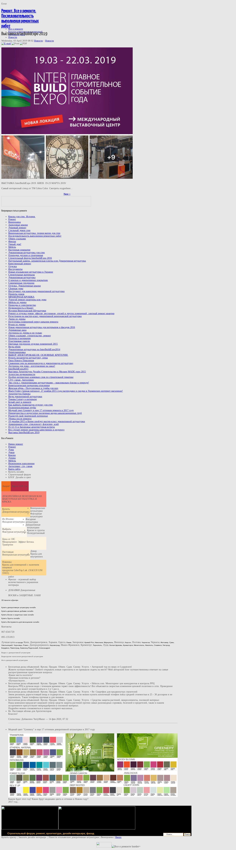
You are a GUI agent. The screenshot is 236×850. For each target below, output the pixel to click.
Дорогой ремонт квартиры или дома (27, 299)
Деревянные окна (17, 330)
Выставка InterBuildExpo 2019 (23, 432)
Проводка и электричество (22, 305)
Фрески (12, 241)
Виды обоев (14, 346)
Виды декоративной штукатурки (25, 396)
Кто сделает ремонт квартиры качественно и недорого (36, 429)
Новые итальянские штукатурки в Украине (30, 272)
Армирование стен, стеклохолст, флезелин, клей (33, 424)
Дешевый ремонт (17, 227)
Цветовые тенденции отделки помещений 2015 (33, 344)
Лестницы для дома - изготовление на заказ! (31, 366)
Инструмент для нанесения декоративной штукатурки (36, 291)
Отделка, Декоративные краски (24, 285)
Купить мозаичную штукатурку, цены (28, 357)
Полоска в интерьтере (19, 338)
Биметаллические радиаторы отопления (29, 385)
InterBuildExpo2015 (18, 369)
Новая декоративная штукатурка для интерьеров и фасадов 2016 (41, 327)
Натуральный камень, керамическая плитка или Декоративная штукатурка (47, 261)
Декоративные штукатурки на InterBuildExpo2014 (34, 349)
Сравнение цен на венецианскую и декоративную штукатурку (40, 363)
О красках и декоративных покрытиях (28, 280)
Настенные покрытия (19, 249)
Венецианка (14, 222)
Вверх (118, 837)
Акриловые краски (18, 225)
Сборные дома (15, 288)
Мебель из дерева (17, 302)
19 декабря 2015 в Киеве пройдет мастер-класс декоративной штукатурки (46, 421)
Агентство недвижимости (21, 374)
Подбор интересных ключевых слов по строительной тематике (40, 377)
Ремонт (12, 219)
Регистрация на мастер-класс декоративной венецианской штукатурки (45, 316)
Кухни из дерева (16, 324)
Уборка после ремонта (19, 418)
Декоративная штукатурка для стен (26, 252)
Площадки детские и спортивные (25, 255)
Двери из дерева (16, 319)
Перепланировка (17, 352)
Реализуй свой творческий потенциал (28, 416)
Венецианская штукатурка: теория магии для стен (34, 233)
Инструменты (15, 269)
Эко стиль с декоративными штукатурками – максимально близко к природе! (48, 382)
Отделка (12, 266)
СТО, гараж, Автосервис (21, 380)
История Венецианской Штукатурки (27, 310)
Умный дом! (14, 244)
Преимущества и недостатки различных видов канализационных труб (45, 413)
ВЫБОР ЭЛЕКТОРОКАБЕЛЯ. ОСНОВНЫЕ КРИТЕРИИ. (38, 355)
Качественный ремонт (19, 263)
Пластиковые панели (19, 341)
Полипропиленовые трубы (22, 407)
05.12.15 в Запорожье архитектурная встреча (31, 427)
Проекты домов (16, 294)
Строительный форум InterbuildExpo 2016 (30, 258)
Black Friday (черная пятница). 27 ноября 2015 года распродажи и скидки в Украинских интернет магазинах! (65, 391)
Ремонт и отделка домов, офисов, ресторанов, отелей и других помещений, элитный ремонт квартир (61, 313)
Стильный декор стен (19, 230)
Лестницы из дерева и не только (25, 333)
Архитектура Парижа (19, 393)
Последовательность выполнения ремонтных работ (34, 236)
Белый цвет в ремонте (19, 402)
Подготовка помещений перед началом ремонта (33, 321)
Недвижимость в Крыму (21, 308)
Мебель (12, 247)
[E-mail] (6, 43)
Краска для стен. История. (21, 216)
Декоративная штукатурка (21, 277)
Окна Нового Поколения (21, 360)
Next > (67, 194)
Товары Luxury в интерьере (22, 399)
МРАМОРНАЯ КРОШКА (21, 297)
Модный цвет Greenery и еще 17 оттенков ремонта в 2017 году (41, 410)
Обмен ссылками (17, 238)
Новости (38, 40)
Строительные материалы (21, 274)
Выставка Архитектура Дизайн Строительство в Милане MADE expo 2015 (47, 371)
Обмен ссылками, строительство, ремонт (29, 335)
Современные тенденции (21, 283)
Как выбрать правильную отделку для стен (30, 405)
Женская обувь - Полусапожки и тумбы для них (33, 388)
